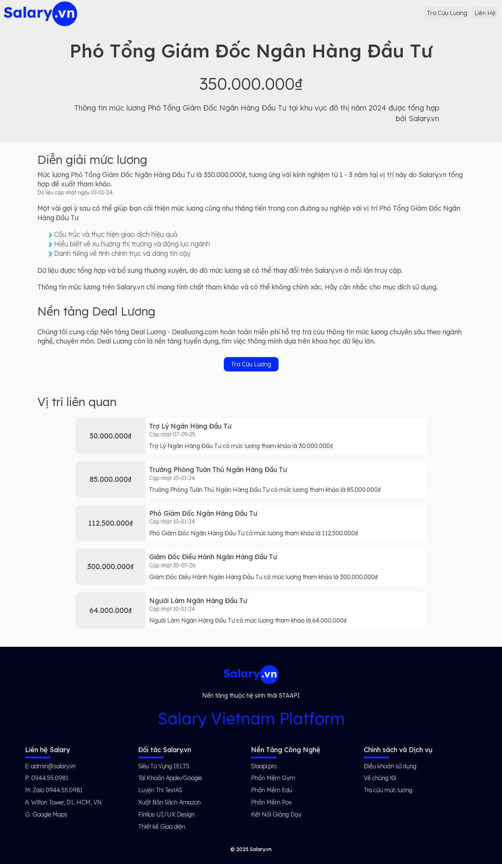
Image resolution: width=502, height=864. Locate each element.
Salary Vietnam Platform (251, 718)
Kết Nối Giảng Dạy (276, 814)
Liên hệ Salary (47, 749)
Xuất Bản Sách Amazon (169, 802)
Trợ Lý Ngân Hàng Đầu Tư (190, 426)
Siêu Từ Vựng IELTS (163, 766)
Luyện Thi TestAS (160, 790)
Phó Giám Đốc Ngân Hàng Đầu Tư (203, 513)
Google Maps (49, 814)
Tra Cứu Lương (447, 13)
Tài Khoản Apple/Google (170, 778)
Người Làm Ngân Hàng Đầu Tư (198, 600)
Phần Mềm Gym (273, 778)
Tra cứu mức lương (388, 790)
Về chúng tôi (380, 778)
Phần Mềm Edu (271, 790)
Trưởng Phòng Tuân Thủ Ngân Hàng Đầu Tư (218, 469)
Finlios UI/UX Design (166, 814)
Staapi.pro (264, 766)
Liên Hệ (484, 13)
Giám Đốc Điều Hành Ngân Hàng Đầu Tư (213, 557)
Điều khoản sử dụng (390, 766)
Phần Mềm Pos (271, 802)
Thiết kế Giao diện (161, 826)
